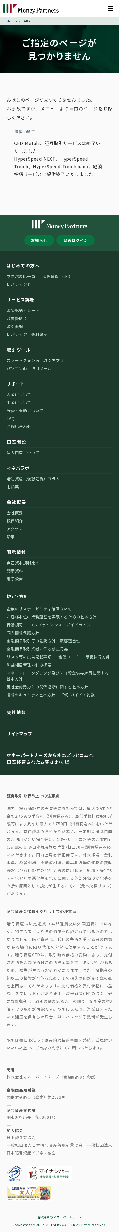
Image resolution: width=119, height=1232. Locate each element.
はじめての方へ (23, 265)
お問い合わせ (19, 426)
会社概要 (16, 502)
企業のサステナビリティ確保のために (41, 608)
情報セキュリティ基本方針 (31, 695)
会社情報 (16, 712)
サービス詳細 (21, 299)
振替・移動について (25, 410)
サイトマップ (20, 733)
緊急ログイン (75, 240)
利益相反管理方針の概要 (29, 665)
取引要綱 (15, 326)
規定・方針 (18, 596)
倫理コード (68, 657)
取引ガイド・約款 (78, 695)
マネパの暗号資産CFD (39, 276)
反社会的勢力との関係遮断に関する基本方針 (48, 686)
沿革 (11, 536)
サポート (16, 383)
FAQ (10, 418)
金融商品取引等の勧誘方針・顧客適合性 (43, 641)
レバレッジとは (21, 284)
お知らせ (39, 240)
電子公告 (15, 579)
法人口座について (23, 452)
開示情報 (16, 552)
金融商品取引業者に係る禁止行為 (37, 649)
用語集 (13, 486)
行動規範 (15, 624)
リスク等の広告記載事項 (29, 657)
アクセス (15, 528)
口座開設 (16, 441)
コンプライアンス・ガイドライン (60, 624)
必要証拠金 (17, 318)
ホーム (12, 20)
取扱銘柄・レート (23, 310)
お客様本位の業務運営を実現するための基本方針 (52, 616)
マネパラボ (18, 467)
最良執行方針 (98, 657)
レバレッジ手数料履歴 (27, 334)
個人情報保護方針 (23, 633)
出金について (19, 402)
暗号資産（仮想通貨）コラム (33, 478)
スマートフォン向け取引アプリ (35, 360)
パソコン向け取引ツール (29, 368)
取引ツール (19, 349)
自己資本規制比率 (23, 562)
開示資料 (15, 571)
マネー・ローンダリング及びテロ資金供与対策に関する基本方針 (58, 675)
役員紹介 (15, 520)
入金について (19, 394)
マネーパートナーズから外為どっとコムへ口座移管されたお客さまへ (50, 758)
